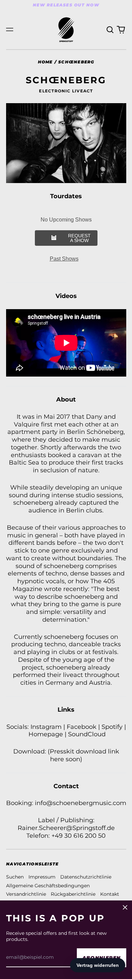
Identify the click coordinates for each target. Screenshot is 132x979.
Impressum (42, 877)
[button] (110, 29)
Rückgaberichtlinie (73, 894)
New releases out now (66, 4)
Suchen (15, 877)
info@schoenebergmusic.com (80, 802)
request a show (79, 238)
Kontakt (109, 894)
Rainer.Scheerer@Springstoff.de (66, 827)
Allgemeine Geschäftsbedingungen (48, 886)
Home (45, 61)
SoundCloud (87, 734)
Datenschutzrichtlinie (85, 877)
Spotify (112, 726)
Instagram (46, 726)
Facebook (81, 726)
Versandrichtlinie (26, 894)
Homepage (45, 734)
